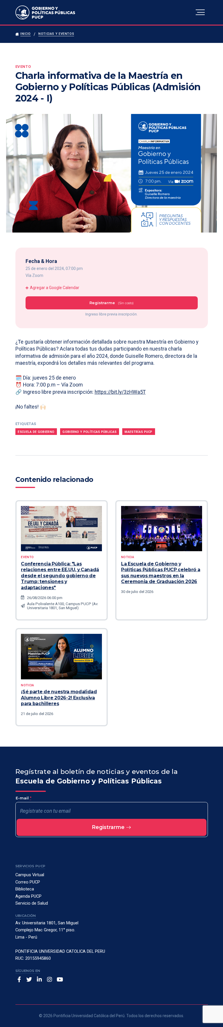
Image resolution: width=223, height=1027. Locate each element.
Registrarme (109, 827)
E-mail (23, 798)
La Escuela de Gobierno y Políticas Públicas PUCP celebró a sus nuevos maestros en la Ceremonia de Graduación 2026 (160, 572)
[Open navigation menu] (200, 12)
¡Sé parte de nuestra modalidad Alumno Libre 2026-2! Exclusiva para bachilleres (59, 697)
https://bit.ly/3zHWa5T (120, 392)
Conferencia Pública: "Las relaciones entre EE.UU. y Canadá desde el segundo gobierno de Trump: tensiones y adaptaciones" (60, 575)
